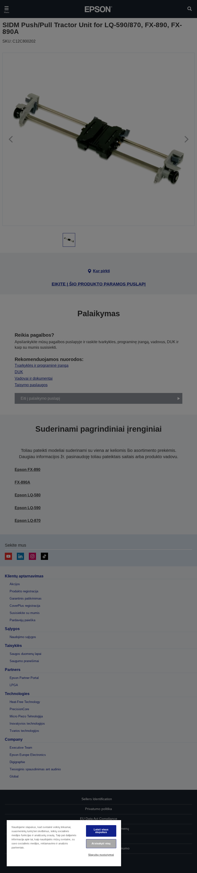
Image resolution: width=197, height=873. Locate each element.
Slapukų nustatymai (101, 854)
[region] (64, 843)
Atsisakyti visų (101, 843)
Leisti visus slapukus (101, 831)
